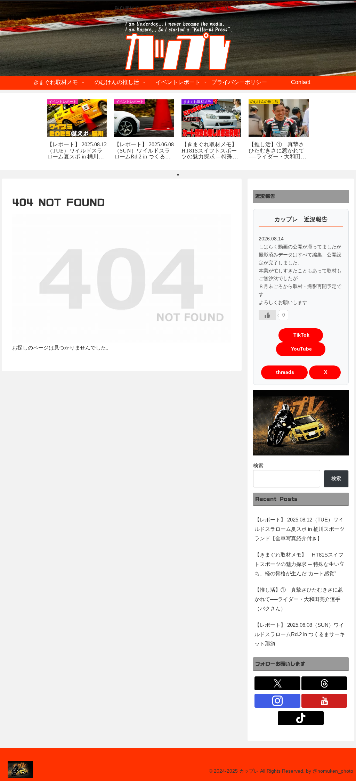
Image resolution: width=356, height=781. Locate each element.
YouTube (300, 349)
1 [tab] (178, 174)
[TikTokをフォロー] (301, 718)
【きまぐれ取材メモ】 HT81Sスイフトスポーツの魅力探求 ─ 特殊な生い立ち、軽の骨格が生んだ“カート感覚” (299, 564)
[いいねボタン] (267, 315)
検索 (258, 465)
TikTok (301, 335)
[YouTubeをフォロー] (324, 701)
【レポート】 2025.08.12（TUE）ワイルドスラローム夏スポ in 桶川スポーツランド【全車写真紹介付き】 (299, 529)
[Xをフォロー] (277, 683)
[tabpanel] (76, 130)
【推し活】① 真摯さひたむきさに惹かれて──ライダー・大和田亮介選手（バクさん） (298, 599)
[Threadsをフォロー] (324, 683)
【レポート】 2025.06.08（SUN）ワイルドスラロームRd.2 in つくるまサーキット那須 (299, 634)
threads (284, 372)
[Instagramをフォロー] (277, 701)
